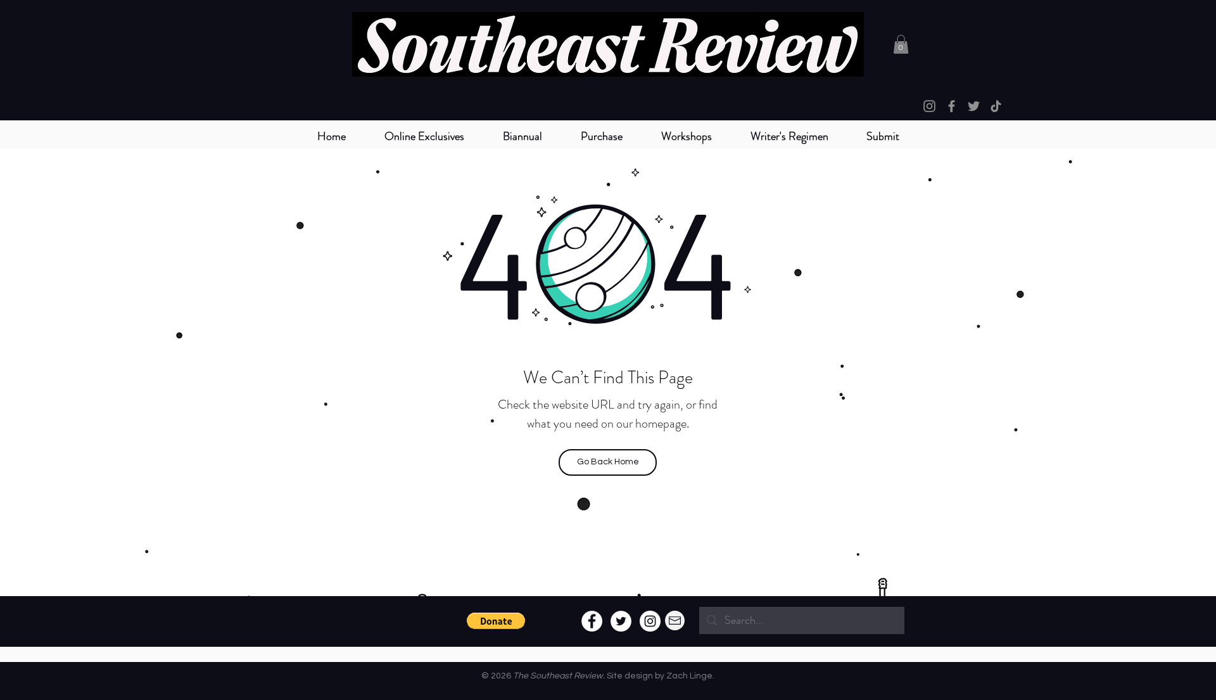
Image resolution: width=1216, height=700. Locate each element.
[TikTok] (996, 106)
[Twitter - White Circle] (621, 621)
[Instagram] (929, 106)
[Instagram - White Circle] (650, 621)
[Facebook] (952, 106)
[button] (522, 137)
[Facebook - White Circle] (591, 621)
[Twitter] (974, 106)
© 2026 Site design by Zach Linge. (597, 675)
